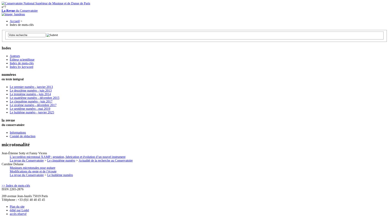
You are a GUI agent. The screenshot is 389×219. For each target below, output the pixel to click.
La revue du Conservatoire (27, 160)
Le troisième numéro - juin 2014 (30, 94)
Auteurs (15, 56)
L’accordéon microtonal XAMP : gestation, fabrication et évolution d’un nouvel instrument (67, 157)
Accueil (15, 21)
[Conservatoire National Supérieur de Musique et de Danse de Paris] (46, 3)
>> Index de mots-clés (16, 185)
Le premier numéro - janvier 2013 (31, 87)
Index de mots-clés (22, 63)
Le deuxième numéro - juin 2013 (31, 90)
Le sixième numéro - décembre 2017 (33, 105)
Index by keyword (21, 67)
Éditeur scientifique (22, 59)
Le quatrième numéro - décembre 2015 (34, 97)
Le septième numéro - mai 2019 (30, 108)
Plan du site (17, 206)
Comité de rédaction (22, 136)
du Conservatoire (20, 10)
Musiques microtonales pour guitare (33, 169)
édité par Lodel (19, 210)
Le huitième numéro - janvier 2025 (32, 112)
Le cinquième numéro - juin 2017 (31, 101)
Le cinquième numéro (61, 160)
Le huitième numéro (60, 175)
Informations (18, 132)
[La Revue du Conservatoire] (13, 14)
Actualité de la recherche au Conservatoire (106, 160)
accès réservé (18, 214)
